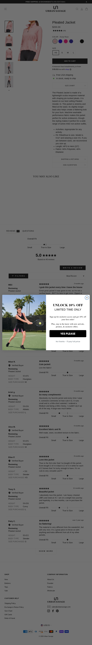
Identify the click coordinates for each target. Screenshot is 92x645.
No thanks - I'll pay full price (68, 341)
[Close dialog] (87, 298)
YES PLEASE (67, 334)
